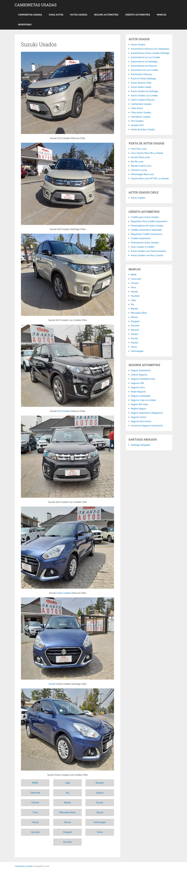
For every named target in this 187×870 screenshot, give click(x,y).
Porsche (67, 842)
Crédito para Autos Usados (145, 217)
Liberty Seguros (139, 374)
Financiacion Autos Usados (145, 242)
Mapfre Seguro (138, 408)
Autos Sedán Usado (141, 87)
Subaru (99, 792)
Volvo (100, 832)
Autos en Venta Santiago (143, 78)
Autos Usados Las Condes (144, 95)
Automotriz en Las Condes (144, 70)
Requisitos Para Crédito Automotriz (149, 221)
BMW (35, 783)
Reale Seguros (138, 391)
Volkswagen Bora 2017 (142, 174)
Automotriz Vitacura (141, 74)
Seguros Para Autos (141, 421)
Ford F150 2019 (138, 149)
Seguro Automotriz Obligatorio (147, 413)
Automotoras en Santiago (144, 61)
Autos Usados (78, 14)
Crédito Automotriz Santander (146, 230)
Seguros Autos (138, 417)
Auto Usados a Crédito (142, 247)
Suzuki (52, 684)
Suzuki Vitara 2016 (140, 157)
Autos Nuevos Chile (141, 82)
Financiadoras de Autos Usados (147, 225)
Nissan (67, 822)
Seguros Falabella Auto (143, 379)
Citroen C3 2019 (139, 170)
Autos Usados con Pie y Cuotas (147, 255)
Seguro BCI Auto (139, 404)
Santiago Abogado (140, 445)
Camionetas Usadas (36, 5)
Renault (100, 783)
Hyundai (35, 832)
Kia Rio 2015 (137, 161)
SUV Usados (63, 411)
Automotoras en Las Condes (145, 57)
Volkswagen (100, 822)
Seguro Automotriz (106, 14)
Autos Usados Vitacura (143, 99)
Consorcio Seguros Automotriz (147, 425)
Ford (35, 812)
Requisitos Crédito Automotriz (146, 234)
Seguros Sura (138, 387)
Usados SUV (137, 125)
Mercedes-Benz (67, 812)
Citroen (35, 802)
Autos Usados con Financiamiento (148, 251)
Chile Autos (56, 14)
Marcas (161, 14)
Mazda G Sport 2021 (141, 165)
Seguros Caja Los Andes (143, 400)
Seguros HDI (137, 383)
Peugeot (67, 832)
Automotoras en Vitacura (144, 66)
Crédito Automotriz (137, 14)
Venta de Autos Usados (143, 129)
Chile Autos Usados (141, 112)
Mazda (67, 802)
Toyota (99, 812)
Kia (67, 792)
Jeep (67, 783)
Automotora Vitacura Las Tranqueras (150, 49)
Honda (35, 822)
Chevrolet (35, 792)
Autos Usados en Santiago (144, 91)
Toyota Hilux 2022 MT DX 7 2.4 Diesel (150, 178)
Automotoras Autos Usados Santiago (150, 53)
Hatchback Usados (140, 116)
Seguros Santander (141, 396)
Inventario (24, 24)
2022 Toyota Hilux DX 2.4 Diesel (147, 153)
